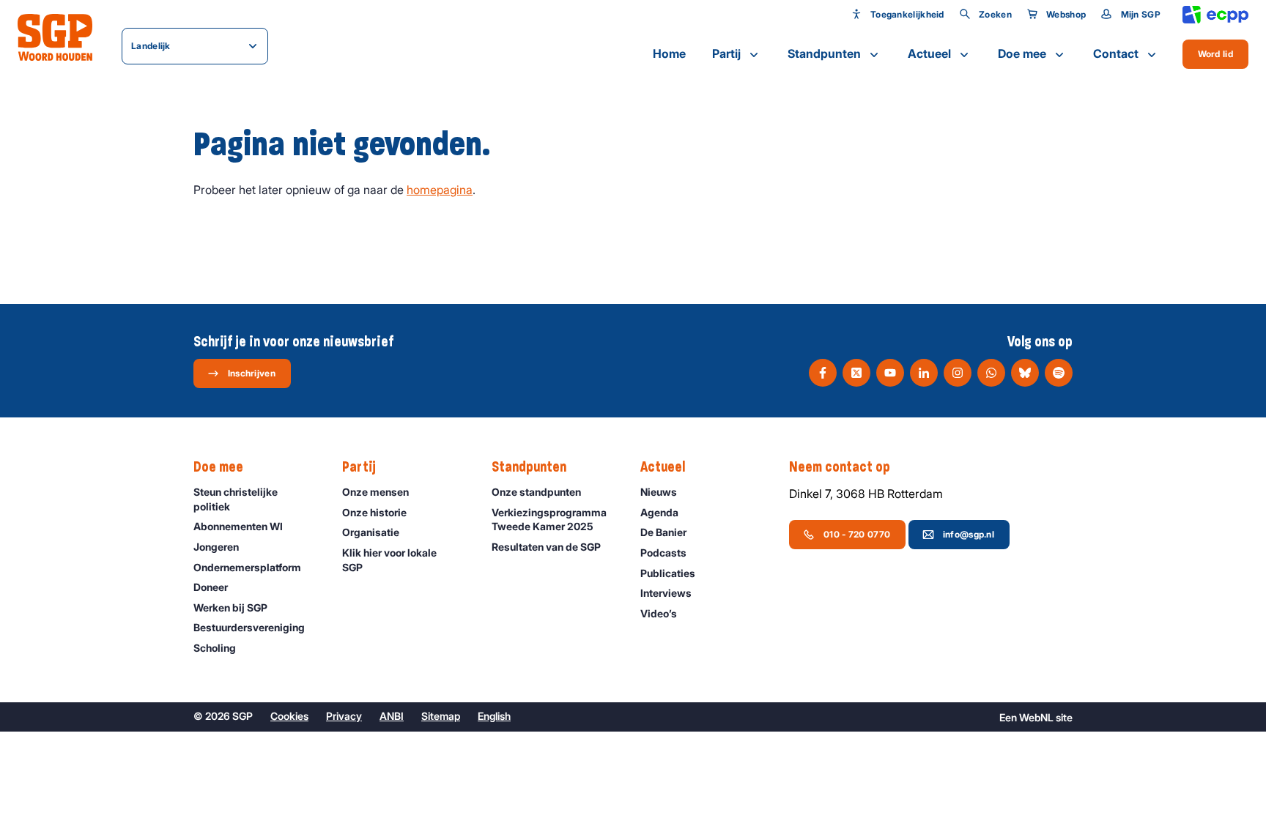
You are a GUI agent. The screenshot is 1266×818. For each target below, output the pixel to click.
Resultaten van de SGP (546, 546)
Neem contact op (839, 466)
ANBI (392, 716)
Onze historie (374, 512)
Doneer (210, 587)
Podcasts (663, 552)
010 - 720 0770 (856, 534)
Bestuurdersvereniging (249, 627)
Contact (1116, 53)
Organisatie (370, 532)
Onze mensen (375, 492)
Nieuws (658, 492)
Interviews (666, 593)
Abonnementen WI (238, 526)
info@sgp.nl (968, 534)
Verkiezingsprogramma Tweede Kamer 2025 (549, 519)
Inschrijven (251, 373)
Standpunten (824, 53)
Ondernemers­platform (247, 567)
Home (669, 53)
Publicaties (667, 573)
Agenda (659, 512)
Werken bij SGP (230, 607)
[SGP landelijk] (55, 37)
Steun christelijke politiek (235, 499)
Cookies (289, 716)
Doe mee (1022, 53)
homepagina (440, 189)
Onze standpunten (536, 492)
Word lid (1215, 53)
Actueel (929, 53)
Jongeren (216, 546)
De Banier (663, 532)
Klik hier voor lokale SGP (389, 559)
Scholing (214, 648)
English (494, 716)
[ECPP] (1215, 15)
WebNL (1036, 717)
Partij (726, 53)
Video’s (658, 613)
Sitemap (440, 716)
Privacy (344, 716)
